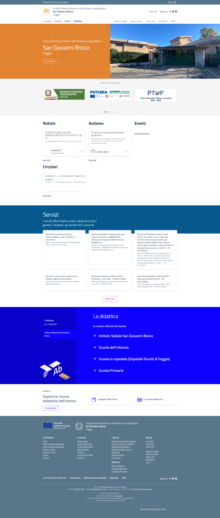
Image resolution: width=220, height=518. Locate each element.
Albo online (150, 446)
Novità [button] (67, 21)
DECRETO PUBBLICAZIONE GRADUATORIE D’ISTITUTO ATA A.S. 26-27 (63, 135)
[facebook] (170, 12)
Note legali (114, 477)
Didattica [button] (78, 21)
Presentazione (82, 441)
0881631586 (79, 489)
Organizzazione (83, 449)
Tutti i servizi (116, 457)
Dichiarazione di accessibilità (95, 477)
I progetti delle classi (119, 471)
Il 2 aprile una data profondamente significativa (107, 134)
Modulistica (163, 21)
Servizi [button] (57, 21)
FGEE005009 (118, 496)
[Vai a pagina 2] (108, 112)
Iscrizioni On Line (49, 452)
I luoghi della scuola (84, 444)
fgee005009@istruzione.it (99, 489)
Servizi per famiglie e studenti (123, 444)
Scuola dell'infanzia (114, 347)
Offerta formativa (118, 465)
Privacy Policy (75, 477)
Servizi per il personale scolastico (124, 441)
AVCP (173, 21)
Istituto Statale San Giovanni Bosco (126, 335)
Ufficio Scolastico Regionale (53, 444)
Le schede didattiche (119, 468)
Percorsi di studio (118, 455)
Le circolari (150, 444)
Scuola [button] (48, 21)
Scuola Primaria (111, 370)
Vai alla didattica (50, 408)
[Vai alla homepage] (46, 11)
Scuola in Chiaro (49, 449)
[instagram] (176, 12)
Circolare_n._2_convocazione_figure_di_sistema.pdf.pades (73, 176)
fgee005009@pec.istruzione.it (142, 489)
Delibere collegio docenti (121, 446)
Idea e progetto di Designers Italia (153, 509)
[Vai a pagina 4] (113, 112)
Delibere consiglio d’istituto (122, 449)
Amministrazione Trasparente (54, 477)
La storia (80, 457)
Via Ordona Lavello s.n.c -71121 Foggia (113, 487)
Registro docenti (136, 21)
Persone (80, 452)
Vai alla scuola (50, 61)
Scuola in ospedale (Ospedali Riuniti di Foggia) (134, 359)
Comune (46, 457)
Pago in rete (150, 21)
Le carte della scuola (85, 446)
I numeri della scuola (85, 455)
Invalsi (45, 455)
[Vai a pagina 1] (105, 112)
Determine (116, 452)
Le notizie (149, 441)
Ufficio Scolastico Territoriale (53, 446)
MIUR (45, 441)
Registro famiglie (120, 21)
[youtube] (173, 12)
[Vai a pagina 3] (110, 112)
